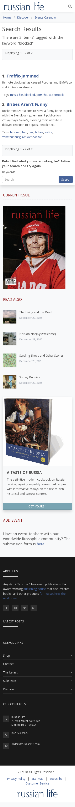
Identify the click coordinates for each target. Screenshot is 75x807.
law (31, 132)
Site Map (37, 779)
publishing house (34, 589)
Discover (9, 689)
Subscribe (9, 681)
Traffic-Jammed (22, 76)
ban (24, 132)
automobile (56, 95)
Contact (8, 664)
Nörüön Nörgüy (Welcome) (37, 334)
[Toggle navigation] (62, 6)
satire (48, 132)
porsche (42, 95)
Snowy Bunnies (29, 377)
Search (65, 179)
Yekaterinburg (11, 137)
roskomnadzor (32, 137)
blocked (30, 95)
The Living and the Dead (35, 312)
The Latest (10, 672)
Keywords (8, 172)
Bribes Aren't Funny (26, 104)
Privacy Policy (16, 779)
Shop (6, 655)
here (40, 543)
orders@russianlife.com (25, 744)
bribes (39, 132)
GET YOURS (36, 506)
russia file (16, 95)
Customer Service (37, 783)
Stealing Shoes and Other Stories (41, 355)
